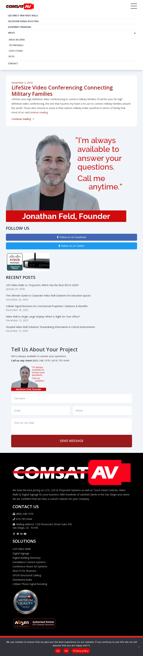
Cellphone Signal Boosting (23, 21)
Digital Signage (21, 553)
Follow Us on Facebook (72, 237)
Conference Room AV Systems (30, 566)
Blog (11, 56)
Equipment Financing (19, 27)
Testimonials (16, 45)
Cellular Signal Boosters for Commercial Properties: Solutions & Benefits (47, 306)
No (66, 650)
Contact (13, 63)
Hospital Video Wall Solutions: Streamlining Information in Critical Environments (50, 327)
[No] (138, 647)
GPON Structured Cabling (27, 575)
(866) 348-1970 (24, 513)
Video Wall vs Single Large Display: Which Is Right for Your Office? (43, 316)
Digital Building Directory (26, 557)
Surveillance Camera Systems (29, 562)
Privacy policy (80, 650)
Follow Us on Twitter (72, 245)
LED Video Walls (22, 549)
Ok (57, 650)
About (11, 32)
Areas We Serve (17, 39)
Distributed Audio (22, 579)
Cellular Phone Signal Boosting (30, 584)
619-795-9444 (24, 519)
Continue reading (38, 112)
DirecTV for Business (24, 570)
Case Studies (16, 50)
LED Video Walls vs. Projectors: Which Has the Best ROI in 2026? (42, 285)
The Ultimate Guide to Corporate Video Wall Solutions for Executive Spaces (48, 295)
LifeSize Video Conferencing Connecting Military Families (62, 90)
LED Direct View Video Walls (23, 15)
